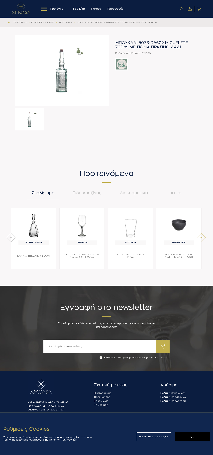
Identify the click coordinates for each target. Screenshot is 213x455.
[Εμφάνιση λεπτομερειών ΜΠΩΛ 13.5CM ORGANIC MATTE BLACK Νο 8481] (179, 225)
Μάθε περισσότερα (153, 437)
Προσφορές (115, 8)
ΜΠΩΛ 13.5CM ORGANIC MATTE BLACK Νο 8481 (179, 255)
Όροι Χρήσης (102, 397)
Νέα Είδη (79, 8)
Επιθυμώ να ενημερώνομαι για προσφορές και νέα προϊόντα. (137, 358)
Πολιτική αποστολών (173, 397)
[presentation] (11, 237)
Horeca (96, 8)
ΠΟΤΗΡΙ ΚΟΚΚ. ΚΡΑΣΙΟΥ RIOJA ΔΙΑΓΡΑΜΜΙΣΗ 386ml (82, 255)
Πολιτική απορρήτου (173, 401)
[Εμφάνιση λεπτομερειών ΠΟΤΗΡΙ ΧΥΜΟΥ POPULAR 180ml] (130, 225)
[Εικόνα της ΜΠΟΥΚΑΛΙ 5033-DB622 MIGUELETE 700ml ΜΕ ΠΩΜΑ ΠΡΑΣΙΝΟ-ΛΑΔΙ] (62, 70)
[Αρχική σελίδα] (8, 22)
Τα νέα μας (101, 405)
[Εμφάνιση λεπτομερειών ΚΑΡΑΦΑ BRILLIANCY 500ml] (34, 225)
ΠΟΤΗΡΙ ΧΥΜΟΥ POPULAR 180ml (130, 255)
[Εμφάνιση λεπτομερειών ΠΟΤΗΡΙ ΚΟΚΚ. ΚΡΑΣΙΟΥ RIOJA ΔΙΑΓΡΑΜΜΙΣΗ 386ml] (82, 225)
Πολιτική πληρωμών (172, 393)
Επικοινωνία (101, 401)
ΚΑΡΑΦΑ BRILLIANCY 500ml (33, 256)
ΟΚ (193, 437)
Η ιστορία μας (102, 393)
